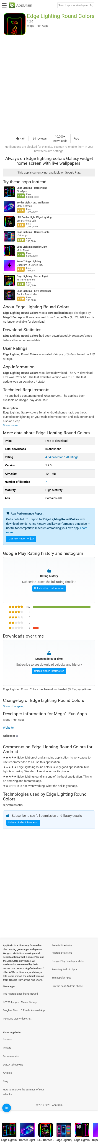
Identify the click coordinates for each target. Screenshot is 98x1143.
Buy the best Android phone (67, 986)
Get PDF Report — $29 (21, 538)
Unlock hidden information (49, 588)
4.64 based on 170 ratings (61, 457)
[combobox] (73, 5)
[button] (49, 736)
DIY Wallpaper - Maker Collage (20, 1002)
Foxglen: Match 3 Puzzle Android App (24, 1010)
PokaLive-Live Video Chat (17, 1018)
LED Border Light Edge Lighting (34, 217)
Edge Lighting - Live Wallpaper (34, 291)
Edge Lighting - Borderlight (32, 187)
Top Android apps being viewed (20, 993)
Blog (5, 1081)
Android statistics (62, 952)
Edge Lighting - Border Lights (33, 232)
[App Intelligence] (6, 1108)
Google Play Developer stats (68, 961)
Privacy (7, 1047)
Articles (7, 1072)
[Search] (91, 5)
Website (8, 728)
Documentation (11, 1056)
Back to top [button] (89, 1110)
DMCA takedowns (13, 1064)
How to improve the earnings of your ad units (23, 1092)
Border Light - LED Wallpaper (33, 202)
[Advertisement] (49, 84)
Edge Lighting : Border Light (32, 276)
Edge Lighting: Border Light (32, 246)
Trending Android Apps (64, 969)
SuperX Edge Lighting (29, 261)
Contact (7, 1039)
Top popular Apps (61, 977)
